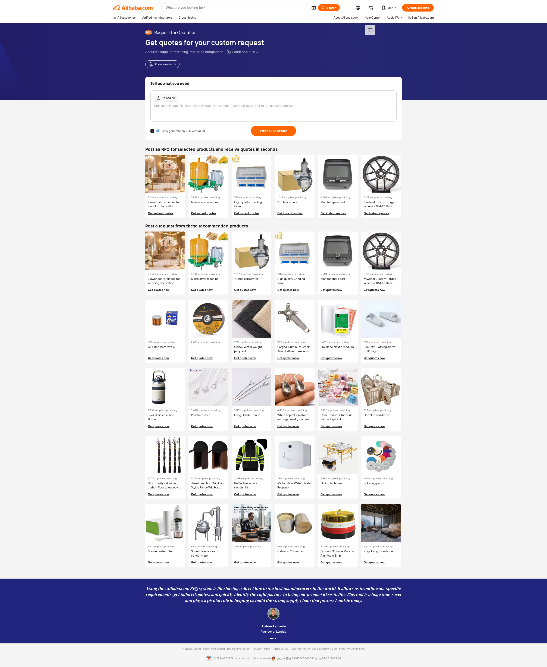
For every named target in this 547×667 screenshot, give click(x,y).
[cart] (372, 8)
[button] (313, 7)
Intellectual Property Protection (231, 648)
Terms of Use (280, 648)
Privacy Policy (262, 648)
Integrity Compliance (352, 648)
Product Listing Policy (195, 648)
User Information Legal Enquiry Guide (314, 648)
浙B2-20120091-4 (330, 658)
